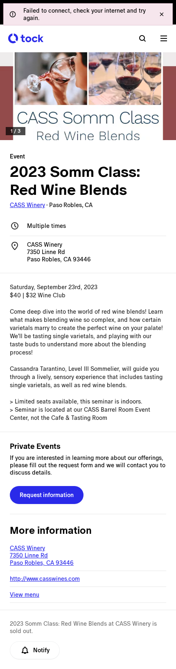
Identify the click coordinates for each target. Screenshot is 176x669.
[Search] (142, 38)
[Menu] (164, 38)
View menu (24, 594)
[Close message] (161, 14)
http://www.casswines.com (45, 578)
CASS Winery (27, 205)
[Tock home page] (25, 38)
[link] (88, 96)
